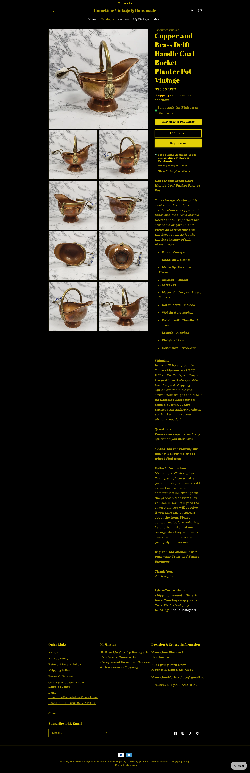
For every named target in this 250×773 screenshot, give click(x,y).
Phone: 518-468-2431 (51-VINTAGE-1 (72, 705)
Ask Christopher (183, 610)
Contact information (126, 765)
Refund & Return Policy (64, 664)
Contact (54, 713)
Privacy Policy (58, 658)
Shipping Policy (59, 670)
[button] (52, 10)
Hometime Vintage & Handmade (88, 761)
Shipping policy (181, 761)
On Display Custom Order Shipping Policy (66, 684)
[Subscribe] (106, 733)
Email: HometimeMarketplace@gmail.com (73, 695)
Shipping (162, 95)
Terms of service (158, 761)
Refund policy (118, 761)
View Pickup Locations (174, 171)
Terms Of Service (60, 676)
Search (53, 652)
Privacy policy (138, 761)
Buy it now (178, 143)
